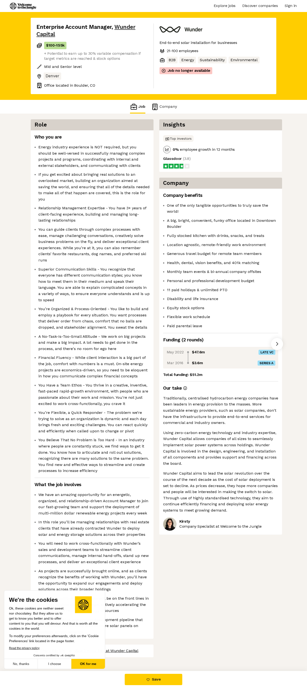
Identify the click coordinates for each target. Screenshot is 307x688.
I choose (55, 664)
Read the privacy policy (25, 648)
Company (168, 106)
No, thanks (21, 664)
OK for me (89, 664)
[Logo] (23, 6)
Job (141, 106)
